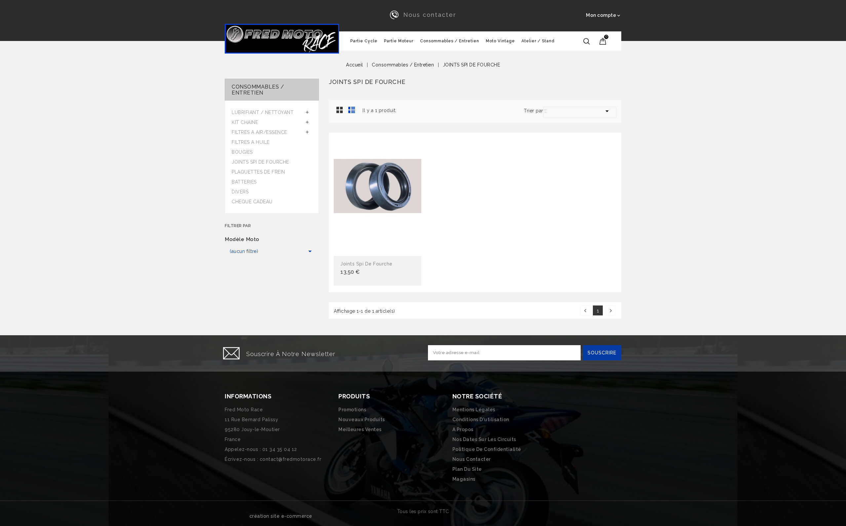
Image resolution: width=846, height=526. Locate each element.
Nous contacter (429, 14)
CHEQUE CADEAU (252, 201)
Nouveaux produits (361, 419)
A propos (463, 429)
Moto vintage (500, 41)
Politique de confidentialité (486, 449)
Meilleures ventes (360, 429)
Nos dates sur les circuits (484, 439)
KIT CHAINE (245, 122)
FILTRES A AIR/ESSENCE (259, 132)
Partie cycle (363, 41)
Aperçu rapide (377, 195)
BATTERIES (244, 181)
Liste (351, 109)
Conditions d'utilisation (480, 419)
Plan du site (467, 469)
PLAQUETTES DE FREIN (258, 172)
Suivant (610, 310)
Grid (339, 109)
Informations (248, 396)
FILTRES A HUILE (251, 142)
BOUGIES (242, 152)
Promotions (352, 409)
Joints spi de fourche (366, 263)
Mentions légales (473, 409)
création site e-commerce (281, 516)
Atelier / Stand (538, 41)
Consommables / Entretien (449, 41)
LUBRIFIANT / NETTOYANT (262, 112)
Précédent (585, 310)
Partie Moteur (398, 41)
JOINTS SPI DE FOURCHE (260, 162)
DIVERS (240, 191)
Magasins (464, 479)
